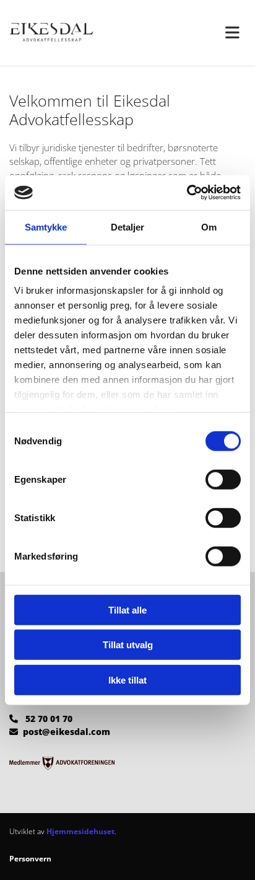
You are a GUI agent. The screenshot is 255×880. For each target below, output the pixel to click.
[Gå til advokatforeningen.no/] (127, 763)
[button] (191, 33)
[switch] (223, 479)
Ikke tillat (127, 679)
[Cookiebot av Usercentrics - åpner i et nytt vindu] (186, 193)
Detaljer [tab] (128, 226)
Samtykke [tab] (46, 226)
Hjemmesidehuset (80, 831)
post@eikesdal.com (66, 731)
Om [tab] (209, 226)
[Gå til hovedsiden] (63, 32)
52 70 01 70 (48, 718)
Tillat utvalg (128, 645)
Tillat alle (127, 609)
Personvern (30, 858)
